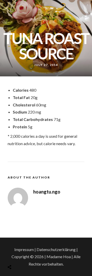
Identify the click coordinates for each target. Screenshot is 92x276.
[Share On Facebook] (15, 254)
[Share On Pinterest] (29, 254)
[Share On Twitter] (22, 254)
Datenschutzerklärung (56, 249)
